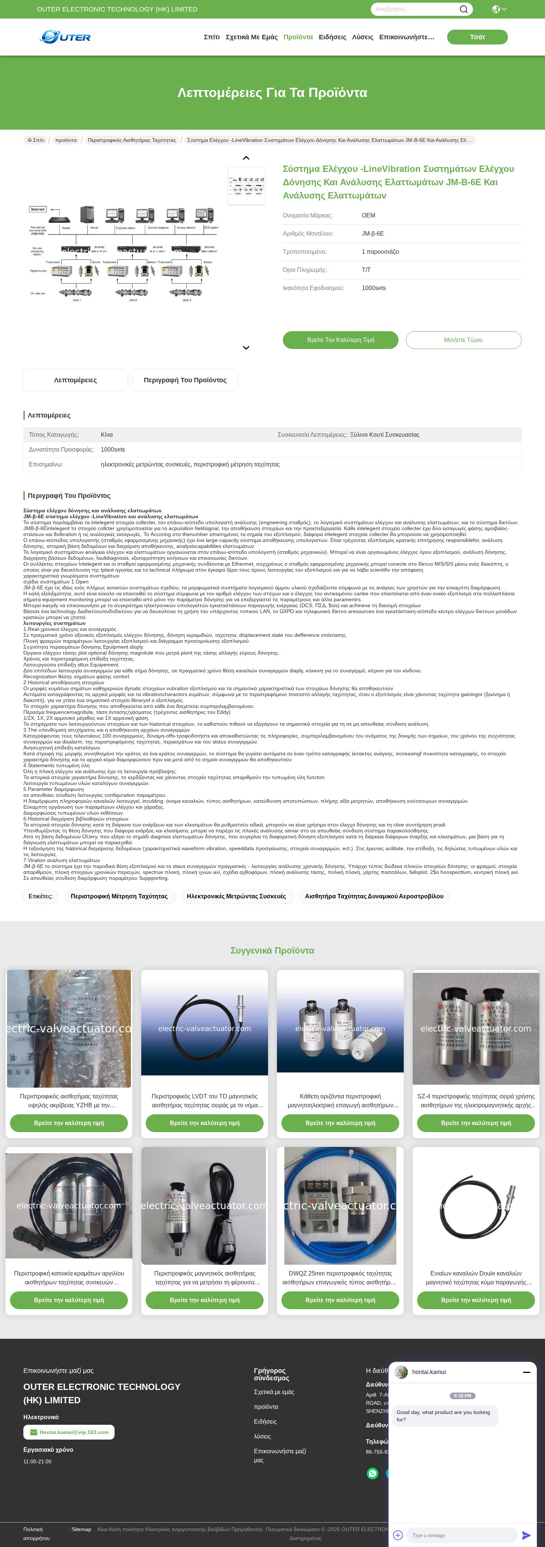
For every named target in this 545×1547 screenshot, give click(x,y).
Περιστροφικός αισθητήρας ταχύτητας (132, 140)
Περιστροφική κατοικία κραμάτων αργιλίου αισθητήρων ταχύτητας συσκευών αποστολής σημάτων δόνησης (69, 1278)
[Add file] (398, 1535)
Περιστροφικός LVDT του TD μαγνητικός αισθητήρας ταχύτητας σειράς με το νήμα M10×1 (205, 1101)
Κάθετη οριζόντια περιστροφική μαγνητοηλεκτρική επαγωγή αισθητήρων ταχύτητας (340, 1101)
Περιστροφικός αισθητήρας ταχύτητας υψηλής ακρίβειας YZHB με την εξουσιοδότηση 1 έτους (69, 1101)
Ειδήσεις (332, 37)
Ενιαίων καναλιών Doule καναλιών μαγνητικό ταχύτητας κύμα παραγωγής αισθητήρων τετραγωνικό (476, 1278)
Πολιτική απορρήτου (36, 1533)
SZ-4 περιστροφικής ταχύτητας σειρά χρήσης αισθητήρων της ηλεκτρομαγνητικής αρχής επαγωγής (476, 1101)
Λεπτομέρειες (75, 380)
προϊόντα (298, 37)
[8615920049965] (372, 1473)
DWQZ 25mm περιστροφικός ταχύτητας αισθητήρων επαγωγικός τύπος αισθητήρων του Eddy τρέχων (340, 1278)
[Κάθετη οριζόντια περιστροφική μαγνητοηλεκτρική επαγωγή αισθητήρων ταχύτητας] (340, 1028)
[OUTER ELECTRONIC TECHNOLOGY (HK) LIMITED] (78, 37)
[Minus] (526, 1372)
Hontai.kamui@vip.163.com (74, 1432)
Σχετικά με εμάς (252, 37)
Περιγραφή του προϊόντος (185, 380)
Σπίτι (212, 37)
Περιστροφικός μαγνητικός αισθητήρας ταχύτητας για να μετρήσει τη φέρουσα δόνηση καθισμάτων (204, 1278)
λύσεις (362, 37)
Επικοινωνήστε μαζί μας (407, 37)
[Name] (463, 9)
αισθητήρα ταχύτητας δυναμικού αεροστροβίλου (374, 896)
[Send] (526, 1535)
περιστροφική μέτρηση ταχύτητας (119, 896)
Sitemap (81, 1529)
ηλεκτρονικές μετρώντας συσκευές (236, 896)
